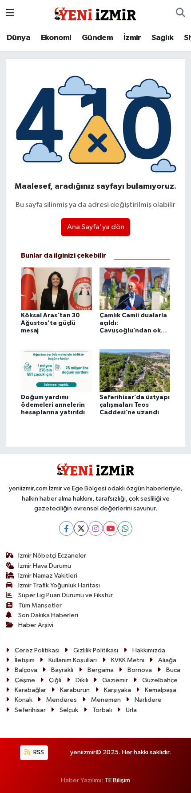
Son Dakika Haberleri (48, 615)
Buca (173, 670)
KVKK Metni (127, 660)
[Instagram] (95, 528)
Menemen (106, 699)
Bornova (139, 670)
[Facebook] (66, 528)
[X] (81, 528)
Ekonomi (56, 38)
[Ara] (180, 13)
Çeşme (25, 680)
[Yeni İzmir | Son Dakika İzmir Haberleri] (95, 12)
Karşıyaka (117, 690)
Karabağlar (30, 690)
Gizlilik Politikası (95, 650)
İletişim (25, 660)
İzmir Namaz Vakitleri (47, 575)
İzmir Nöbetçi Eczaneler (52, 555)
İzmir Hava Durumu (44, 565)
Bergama (101, 670)
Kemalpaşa (160, 690)
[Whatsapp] (125, 528)
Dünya (18, 38)
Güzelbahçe (160, 680)
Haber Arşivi (35, 625)
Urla (131, 710)
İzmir (132, 38)
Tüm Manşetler (40, 605)
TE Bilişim (117, 780)
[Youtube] (110, 528)
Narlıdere (148, 699)
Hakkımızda (148, 650)
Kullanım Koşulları (72, 660)
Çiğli (55, 680)
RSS (38, 752)
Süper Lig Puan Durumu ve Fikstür (65, 595)
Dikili (82, 680)
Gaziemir (115, 680)
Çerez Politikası (37, 650)
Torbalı (102, 710)
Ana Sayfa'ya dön (95, 227)
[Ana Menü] (10, 13)
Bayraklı (62, 670)
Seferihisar (30, 710)
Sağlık (162, 38)
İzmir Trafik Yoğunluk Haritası (59, 585)
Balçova (26, 670)
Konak (23, 699)
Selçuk (69, 710)
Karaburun (75, 690)
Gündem (97, 38)
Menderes (61, 699)
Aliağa (167, 660)
